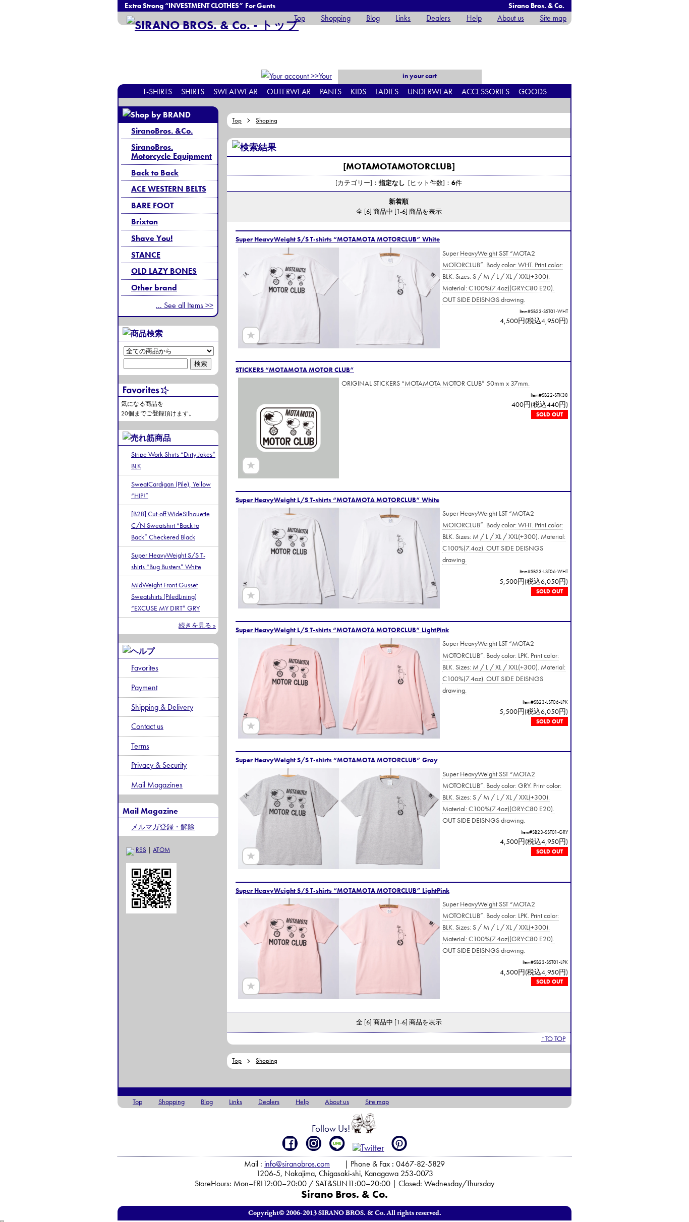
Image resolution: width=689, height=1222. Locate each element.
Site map (553, 18)
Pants (330, 91)
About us (510, 18)
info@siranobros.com (297, 1163)
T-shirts (157, 91)
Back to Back (155, 172)
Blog (373, 18)
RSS (141, 849)
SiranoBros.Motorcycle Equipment (171, 151)
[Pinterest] (399, 1143)
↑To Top (553, 1038)
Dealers (438, 18)
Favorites (144, 667)
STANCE (145, 255)
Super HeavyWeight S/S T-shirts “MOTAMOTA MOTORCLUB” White (338, 239)
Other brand (154, 287)
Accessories (485, 91)
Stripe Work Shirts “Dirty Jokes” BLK (173, 460)
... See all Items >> (184, 305)
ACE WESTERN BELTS (168, 189)
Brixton (144, 221)
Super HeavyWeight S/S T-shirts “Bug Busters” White (168, 561)
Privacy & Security (159, 765)
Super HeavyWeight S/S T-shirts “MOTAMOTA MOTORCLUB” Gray (337, 760)
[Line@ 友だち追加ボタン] (337, 1143)
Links (403, 18)
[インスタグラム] (314, 1143)
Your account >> (315, 82)
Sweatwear (235, 91)
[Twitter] (368, 1147)
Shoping (266, 120)
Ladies (386, 91)
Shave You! (152, 238)
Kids (358, 91)
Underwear (430, 91)
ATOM (161, 849)
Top (299, 18)
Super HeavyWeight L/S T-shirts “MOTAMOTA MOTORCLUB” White (337, 500)
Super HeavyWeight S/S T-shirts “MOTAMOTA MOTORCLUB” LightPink (342, 890)
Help (474, 18)
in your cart (419, 76)
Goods (533, 91)
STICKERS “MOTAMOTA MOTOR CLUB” (295, 369)
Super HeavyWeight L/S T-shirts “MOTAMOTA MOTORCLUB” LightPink (342, 630)
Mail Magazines (157, 784)
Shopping (336, 18)
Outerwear (289, 91)
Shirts (192, 91)
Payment (144, 687)
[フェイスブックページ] (290, 1143)
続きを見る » (197, 625)
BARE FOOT (152, 205)
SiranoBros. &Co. (162, 131)
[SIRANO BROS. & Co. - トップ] (213, 25)
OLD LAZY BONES (164, 271)
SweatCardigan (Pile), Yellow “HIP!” (171, 489)
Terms (140, 746)
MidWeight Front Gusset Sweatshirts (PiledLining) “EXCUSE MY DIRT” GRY (165, 596)
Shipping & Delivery (162, 707)
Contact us (147, 726)
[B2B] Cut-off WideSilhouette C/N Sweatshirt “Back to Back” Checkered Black (170, 525)
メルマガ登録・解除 (163, 826)
